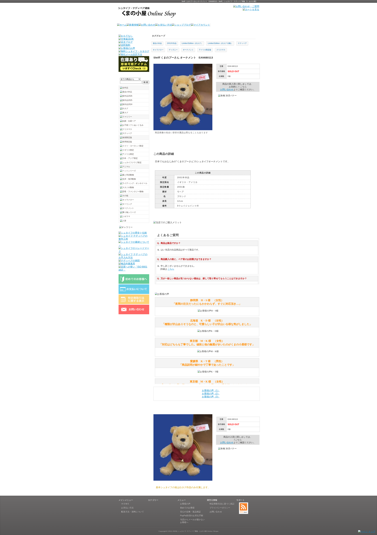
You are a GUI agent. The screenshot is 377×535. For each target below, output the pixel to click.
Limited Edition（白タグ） (192, 43)
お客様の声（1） (211, 390)
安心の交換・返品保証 (190, 512)
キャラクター (158, 50)
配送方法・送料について (132, 512)
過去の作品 (157, 43)
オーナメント (188, 50)
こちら (171, 269)
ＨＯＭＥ (125, 504)
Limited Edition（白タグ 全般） (220, 43)
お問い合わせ (226, 89)
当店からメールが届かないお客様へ (192, 521)
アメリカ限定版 (205, 50)
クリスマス (220, 50)
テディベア (242, 43)
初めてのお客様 (187, 508)
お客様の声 (185, 504)
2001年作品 (171, 43)
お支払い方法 (127, 508)
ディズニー (173, 50)
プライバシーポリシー (220, 508)
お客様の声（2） (211, 393)
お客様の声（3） (211, 396)
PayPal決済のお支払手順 (191, 515)
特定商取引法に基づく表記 (222, 504)
